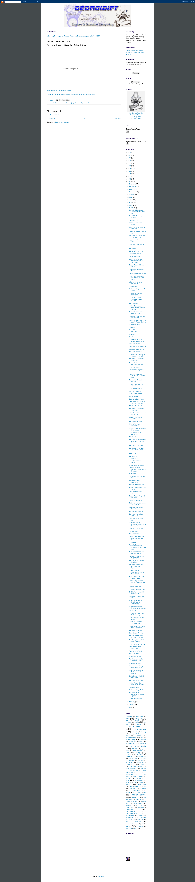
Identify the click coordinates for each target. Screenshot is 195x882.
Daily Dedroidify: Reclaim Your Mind (137, 228)
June (131, 200)
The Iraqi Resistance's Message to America (136, 636)
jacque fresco (75, 103)
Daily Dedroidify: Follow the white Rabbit (137, 289)
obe (141, 782)
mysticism (138, 780)
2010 (129, 176)
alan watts (139, 716)
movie (139, 778)
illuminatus (139, 754)
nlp (136, 782)
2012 (129, 171)
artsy (127, 720)
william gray (129, 828)
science (138, 799)
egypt (141, 741)
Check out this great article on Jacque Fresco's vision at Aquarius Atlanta (71, 94)
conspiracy (140, 729)
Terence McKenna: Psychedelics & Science (137, 363)
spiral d (139, 805)
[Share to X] (65, 100)
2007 (129, 707)
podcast (132, 788)
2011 (129, 174)
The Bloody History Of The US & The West (137, 640)
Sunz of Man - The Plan (136, 633)
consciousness (61, 103)
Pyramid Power (133, 531)
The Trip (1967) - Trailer (136, 445)
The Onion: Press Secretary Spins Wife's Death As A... (137, 441)
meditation (129, 774)
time (127, 821)
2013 (129, 168)
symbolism (129, 809)
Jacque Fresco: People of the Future (59, 90)
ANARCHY (132, 610)
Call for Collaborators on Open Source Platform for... (136, 538)
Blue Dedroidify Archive (136, 113)
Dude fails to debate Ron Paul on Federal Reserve (136, 671)
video (88, 103)
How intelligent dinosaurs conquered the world (137, 355)
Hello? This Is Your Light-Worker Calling (136, 577)
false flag (132, 746)
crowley (143, 732)
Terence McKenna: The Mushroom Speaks (136, 312)
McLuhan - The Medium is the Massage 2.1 (137, 236)
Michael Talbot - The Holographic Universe (136, 683)
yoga (135, 828)
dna (142, 738)
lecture (143, 764)
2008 (129, 182)
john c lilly (140, 760)
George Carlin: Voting (135, 587)
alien (127, 718)
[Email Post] (56, 100)
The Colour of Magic (135, 352)
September (132, 192)
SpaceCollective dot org (136, 349)
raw (144, 792)
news (127, 782)
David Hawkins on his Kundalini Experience (136, 340)
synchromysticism (132, 813)
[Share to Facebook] (67, 100)
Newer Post (51, 119)
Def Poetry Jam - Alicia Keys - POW (136, 514)
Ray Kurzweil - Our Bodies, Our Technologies (137, 614)
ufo (142, 824)
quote (128, 792)
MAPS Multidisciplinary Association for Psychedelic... (136, 566)
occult (128, 784)
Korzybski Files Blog (135, 656)
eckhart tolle (132, 741)
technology (129, 817)
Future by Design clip (135, 545)
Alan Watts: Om (133, 396)
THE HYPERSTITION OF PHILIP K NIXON (136, 552)
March (131, 208)
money (128, 778)
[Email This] (60, 100)
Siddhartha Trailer (134, 256)
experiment (142, 743)
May (130, 202)
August (131, 194)
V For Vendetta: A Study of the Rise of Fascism (137, 402)
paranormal (142, 784)
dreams (143, 739)
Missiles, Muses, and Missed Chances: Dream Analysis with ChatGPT (73, 36)
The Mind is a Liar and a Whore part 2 (136, 359)
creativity (134, 732)
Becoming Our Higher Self (137, 589)
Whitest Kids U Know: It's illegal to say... (136, 647)
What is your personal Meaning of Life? (135, 282)
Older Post (117, 119)
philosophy (134, 786)
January (132, 704)
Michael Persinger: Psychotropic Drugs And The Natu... (137, 307)
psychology (136, 790)
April (130, 205)
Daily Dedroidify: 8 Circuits (137, 644)
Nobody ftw (132, 473)
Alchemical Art (133, 220)
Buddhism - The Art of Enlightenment (135, 622)
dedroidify (138, 735)
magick (143, 768)
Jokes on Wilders (134, 325)
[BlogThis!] (63, 100)
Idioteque (132, 334)
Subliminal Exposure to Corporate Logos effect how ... (137, 211)
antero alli (139, 718)
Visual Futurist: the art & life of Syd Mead (137, 413)
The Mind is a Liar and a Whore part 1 (136, 409)
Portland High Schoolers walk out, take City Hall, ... (137, 582)
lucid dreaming (131, 768)
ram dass (138, 792)
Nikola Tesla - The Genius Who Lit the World (137, 627)
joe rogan (131, 760)
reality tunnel (83, 103)
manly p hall (134, 770)
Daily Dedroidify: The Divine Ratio (135, 433)
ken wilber (129, 762)
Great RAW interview (135, 388)
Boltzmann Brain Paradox (137, 399)
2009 (129, 179)
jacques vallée (133, 758)
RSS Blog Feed (136, 117)
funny (143, 746)
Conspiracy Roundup (135, 698)
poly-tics (143, 788)
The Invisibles (133, 303)
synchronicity (130, 815)
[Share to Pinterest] (69, 100)
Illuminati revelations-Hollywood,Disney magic (137, 607)
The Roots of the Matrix (136, 630)
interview (129, 756)
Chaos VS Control (134, 344)
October (132, 189)
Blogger (101, 876)
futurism (68, 103)
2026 (129, 152)
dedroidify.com (131, 738)
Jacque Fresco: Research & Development (137, 429)
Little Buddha (133, 286)
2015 (129, 163)
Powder (131, 337)
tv (137, 824)
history (138, 753)
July (130, 197)
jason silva (143, 758)
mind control (137, 776)
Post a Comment (55, 115)
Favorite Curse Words (135, 651)
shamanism (138, 803)
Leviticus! (132, 327)
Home (84, 119)
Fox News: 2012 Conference (134, 457)
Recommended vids (136, 115)
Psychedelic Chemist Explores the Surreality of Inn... (137, 375)
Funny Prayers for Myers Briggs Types (136, 557)
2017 (129, 158)
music (128, 780)
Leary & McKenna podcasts (137, 273)
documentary (130, 739)
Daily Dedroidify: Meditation (137, 690)
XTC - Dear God (134, 653)
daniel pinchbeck (134, 733)
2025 (129, 155)
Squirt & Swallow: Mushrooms (134, 481)
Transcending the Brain (136, 511)
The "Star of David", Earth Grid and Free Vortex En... (137, 449)
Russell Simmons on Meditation (135, 330)
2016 (129, 160)
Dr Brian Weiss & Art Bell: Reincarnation (136, 592)
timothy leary (137, 821)
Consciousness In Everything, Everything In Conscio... (137, 469)
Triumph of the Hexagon (136, 485)
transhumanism (130, 824)
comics (138, 724)
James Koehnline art (135, 394)
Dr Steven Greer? (134, 367)
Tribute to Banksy (134, 437)
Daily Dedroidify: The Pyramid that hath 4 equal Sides (136, 260)
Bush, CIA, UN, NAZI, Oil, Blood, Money (136, 676)
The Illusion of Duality (135, 421)
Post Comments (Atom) (62, 122)
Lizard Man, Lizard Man (136, 528)
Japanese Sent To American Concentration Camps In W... (137, 524)
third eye (140, 819)
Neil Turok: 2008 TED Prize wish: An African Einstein (137, 321)
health (128, 753)
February (132, 702)
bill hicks (128, 722)
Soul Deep (132, 542)
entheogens (130, 743)
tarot (140, 815)
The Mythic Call (134, 534)
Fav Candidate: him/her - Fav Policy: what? (136, 659)
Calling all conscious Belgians (135, 223)
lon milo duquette (137, 766)
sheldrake (128, 805)
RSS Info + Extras (136, 119)
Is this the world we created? (135, 461)
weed (141, 826)
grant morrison (138, 751)
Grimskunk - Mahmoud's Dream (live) (136, 294)
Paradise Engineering (136, 500)
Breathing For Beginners (136, 465)
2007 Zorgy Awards (135, 391)
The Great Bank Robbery (136, 680)
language (129, 764)
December (132, 184)
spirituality (129, 807)
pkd (145, 786)
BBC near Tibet (133, 454)
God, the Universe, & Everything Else (135, 418)
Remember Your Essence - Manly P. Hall (137, 317)
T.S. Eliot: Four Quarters (136, 406)
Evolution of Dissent (135, 254)
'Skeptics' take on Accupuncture (134, 424)
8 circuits (129, 716)
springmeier (141, 807)
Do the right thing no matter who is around (137, 503)
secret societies (131, 801)
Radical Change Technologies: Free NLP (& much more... (137, 572)
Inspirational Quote (135, 663)
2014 (129, 166)
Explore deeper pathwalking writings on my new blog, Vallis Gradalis (135, 52)
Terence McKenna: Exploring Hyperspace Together (136, 694)
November (132, 186)
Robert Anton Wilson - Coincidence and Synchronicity (135, 602)
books (137, 722)
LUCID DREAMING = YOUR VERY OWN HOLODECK (135, 299)
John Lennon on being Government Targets (136, 666)
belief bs (54, 103)
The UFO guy (133, 248)
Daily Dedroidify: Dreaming (137, 346)
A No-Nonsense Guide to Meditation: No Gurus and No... (136, 277)
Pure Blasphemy (134, 687)
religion (134, 797)
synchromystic (131, 811)
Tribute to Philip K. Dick (136, 251)
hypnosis (128, 754)
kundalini (140, 762)
